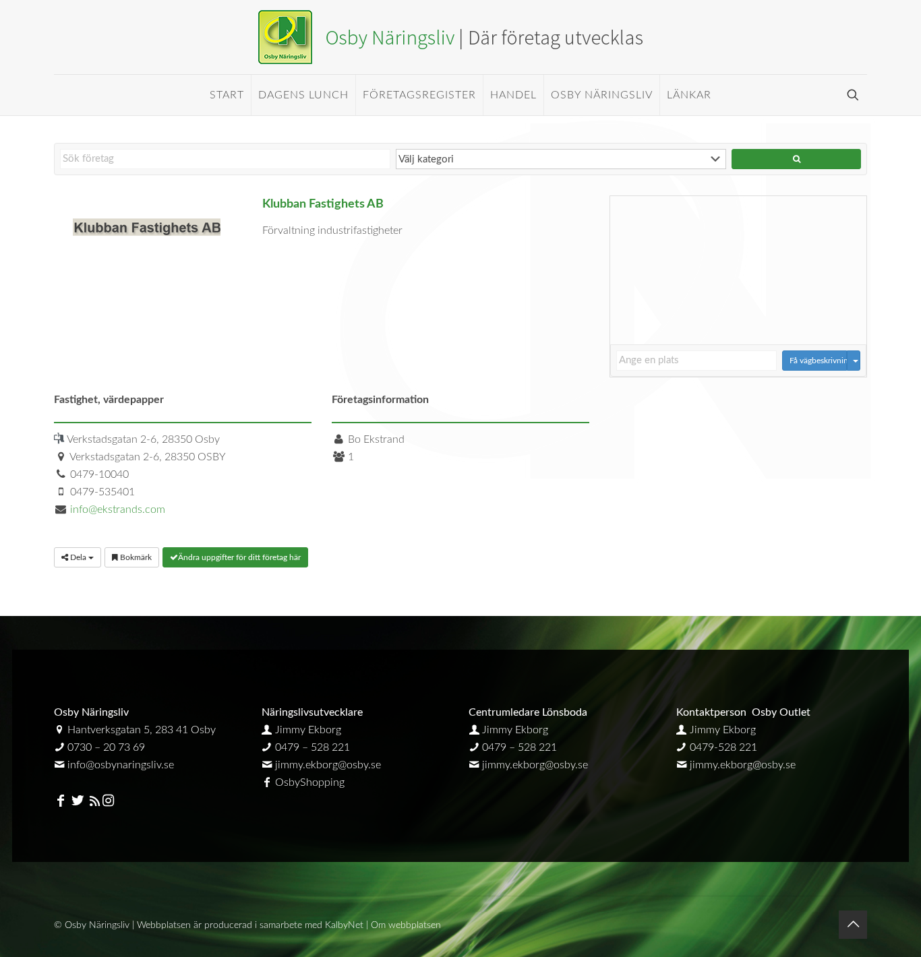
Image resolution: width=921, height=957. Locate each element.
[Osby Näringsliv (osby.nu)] (460, 37)
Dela (78, 557)
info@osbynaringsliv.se (120, 765)
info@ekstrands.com (117, 509)
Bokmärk (135, 557)
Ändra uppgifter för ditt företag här (239, 557)
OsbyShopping (310, 782)
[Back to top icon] (853, 924)
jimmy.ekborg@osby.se (328, 765)
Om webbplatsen (406, 925)
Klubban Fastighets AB (323, 203)
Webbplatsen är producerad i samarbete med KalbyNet (250, 925)
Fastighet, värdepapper (109, 399)
